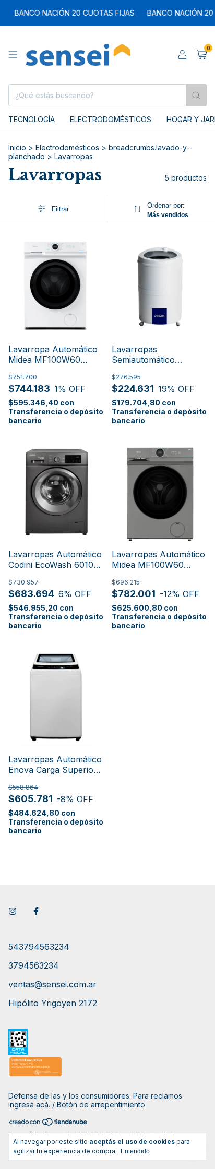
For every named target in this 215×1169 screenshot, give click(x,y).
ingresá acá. (29, 1104)
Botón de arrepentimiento (101, 1104)
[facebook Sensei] (36, 911)
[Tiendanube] (48, 1123)
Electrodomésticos (110, 119)
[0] (201, 55)
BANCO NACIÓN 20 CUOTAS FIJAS (70, 12)
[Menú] (13, 54)
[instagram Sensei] (12, 911)
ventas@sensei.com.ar (52, 984)
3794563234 (33, 965)
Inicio (17, 147)
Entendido (135, 1151)
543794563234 (38, 946)
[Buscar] (196, 95)
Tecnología (31, 119)
